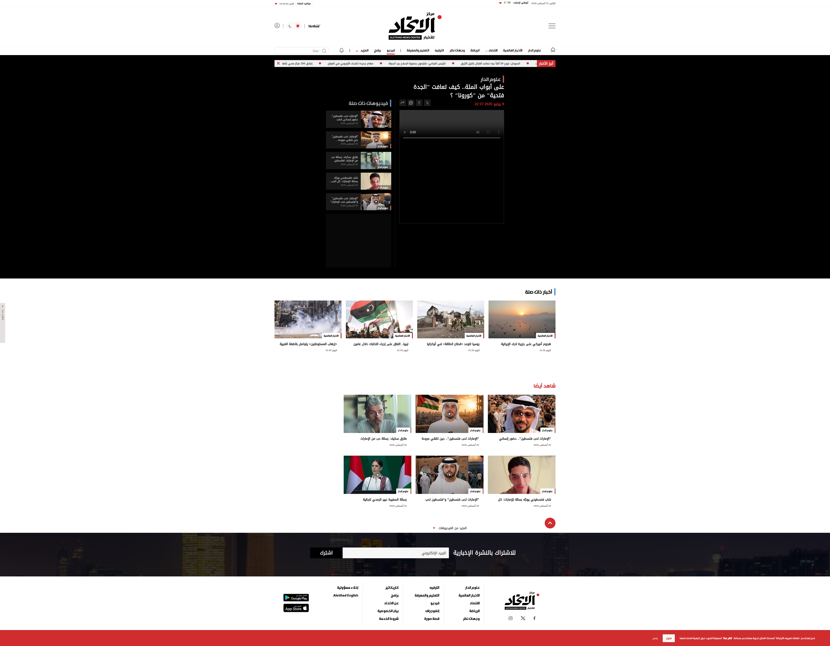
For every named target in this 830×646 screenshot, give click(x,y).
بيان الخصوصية (388, 611)
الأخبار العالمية (512, 50)
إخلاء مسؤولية (347, 587)
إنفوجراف (432, 611)
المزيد (364, 50)
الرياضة (475, 50)
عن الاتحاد (391, 603)
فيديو (391, 50)
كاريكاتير (392, 587)
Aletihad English (345, 595)
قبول (669, 638)
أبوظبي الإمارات (516, 3)
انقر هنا (727, 638)
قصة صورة (431, 618)
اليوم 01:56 (545, 350)
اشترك (326, 552)
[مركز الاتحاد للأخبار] (415, 26)
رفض (655, 638)
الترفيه (439, 50)
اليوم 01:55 (331, 350)
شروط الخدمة (389, 618)
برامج (377, 50)
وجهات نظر (457, 50)
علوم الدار (534, 50)
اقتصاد (492, 50)
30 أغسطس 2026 (542, 444)
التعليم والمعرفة (418, 50)
